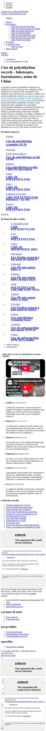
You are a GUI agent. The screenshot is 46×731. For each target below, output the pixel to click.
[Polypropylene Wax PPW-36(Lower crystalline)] (14, 335)
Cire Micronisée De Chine (16, 516)
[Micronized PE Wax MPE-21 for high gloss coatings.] (15, 294)
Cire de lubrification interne (33, 96)
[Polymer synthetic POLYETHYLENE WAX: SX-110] (9, 204)
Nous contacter (12, 49)
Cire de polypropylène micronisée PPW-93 (25, 329)
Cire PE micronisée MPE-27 (23, 268)
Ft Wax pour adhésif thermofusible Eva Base (23, 527)
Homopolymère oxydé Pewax (17, 634)
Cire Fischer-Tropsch (14, 632)
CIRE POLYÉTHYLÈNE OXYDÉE (25, 29)
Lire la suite (10, 150)
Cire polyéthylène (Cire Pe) (16, 636)
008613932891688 (13, 604)
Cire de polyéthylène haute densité (19, 507)
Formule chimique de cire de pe (18, 505)
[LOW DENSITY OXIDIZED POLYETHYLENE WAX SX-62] (9, 184)
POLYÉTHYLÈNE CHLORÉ (23, 38)
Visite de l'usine (17, 46)
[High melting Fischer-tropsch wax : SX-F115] (15, 304)
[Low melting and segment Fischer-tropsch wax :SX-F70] (16, 254)
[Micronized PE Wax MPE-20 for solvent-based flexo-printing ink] (15, 274)
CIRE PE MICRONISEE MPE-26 (24, 249)
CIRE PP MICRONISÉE (21, 40)
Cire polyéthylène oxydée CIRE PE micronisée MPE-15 (22, 169)
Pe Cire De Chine (13, 523)
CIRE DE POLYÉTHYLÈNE (23, 27)
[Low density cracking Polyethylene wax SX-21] (14, 314)
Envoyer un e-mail (8, 655)
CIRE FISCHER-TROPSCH (22, 31)
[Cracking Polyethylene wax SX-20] (9, 136)
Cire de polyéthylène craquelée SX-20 (19, 143)
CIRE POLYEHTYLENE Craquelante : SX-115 (24, 229)
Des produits (11, 24)
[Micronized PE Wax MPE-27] (16, 264)
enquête (33, 594)
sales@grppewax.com (14, 607)
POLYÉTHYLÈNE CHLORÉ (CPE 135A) (25, 288)
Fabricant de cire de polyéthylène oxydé (21, 514)
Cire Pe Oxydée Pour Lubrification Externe (22, 525)
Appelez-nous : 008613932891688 (14, 12)
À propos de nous (13, 44)
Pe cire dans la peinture (24, 100)
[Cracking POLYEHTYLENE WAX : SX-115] (19, 224)
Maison (9, 22)
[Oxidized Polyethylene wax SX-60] (16, 154)
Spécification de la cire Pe (16, 521)
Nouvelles (10, 42)
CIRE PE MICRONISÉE (21, 33)
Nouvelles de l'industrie (15, 647)
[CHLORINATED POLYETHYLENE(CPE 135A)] (13, 284)
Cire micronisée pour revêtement (18, 509)
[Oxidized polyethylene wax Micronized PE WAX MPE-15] (10, 164)
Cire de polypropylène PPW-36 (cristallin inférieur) (25, 340)
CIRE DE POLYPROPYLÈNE (23, 35)
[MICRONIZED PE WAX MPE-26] (14, 244)
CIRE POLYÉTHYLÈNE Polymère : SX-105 (22, 198)
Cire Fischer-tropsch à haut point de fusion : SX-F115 (25, 310)
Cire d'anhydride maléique (16, 518)
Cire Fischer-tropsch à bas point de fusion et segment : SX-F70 (25, 259)
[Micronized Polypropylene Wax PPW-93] (15, 324)
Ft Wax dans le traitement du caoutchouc (21, 512)
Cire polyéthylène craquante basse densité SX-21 (22, 320)
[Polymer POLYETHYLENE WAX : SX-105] (16, 194)
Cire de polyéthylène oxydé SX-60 (23, 158)
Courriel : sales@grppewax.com (13, 14)
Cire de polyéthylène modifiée (12, 98)
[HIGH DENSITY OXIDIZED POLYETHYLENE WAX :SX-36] (9, 174)
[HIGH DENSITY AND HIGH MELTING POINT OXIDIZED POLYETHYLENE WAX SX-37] (13, 234)
